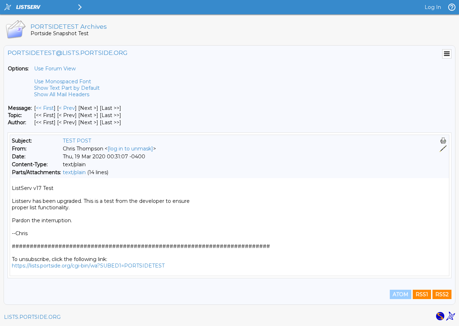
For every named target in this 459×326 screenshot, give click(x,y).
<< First (45, 108)
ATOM (400, 294)
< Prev (67, 108)
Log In (433, 7)
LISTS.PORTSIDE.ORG (32, 317)
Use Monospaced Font (62, 81)
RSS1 (422, 294)
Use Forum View (55, 68)
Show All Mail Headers (61, 94)
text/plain (74, 172)
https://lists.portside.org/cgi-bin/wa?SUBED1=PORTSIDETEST (88, 265)
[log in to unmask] (130, 148)
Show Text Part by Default (67, 88)
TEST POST (77, 141)
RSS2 (442, 294)
